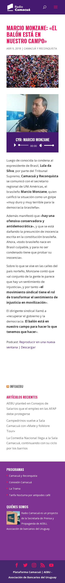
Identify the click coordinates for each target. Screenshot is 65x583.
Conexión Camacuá (20, 482)
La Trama (14, 488)
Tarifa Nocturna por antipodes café (29, 495)
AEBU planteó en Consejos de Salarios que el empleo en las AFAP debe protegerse (31, 408)
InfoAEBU (16, 386)
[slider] (48, 145)
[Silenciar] (40, 145)
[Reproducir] (15, 145)
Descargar (28, 347)
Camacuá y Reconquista (40, 48)
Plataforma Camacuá (27, 572)
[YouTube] (51, 565)
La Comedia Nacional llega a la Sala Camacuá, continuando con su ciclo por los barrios (32, 443)
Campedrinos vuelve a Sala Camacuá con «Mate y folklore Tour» (28, 425)
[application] (32, 145)
